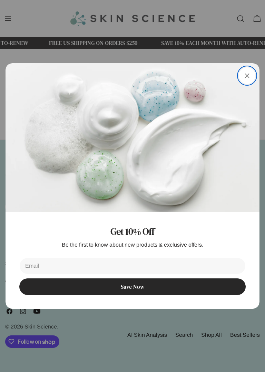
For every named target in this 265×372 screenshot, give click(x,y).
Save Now (132, 286)
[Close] (247, 75)
